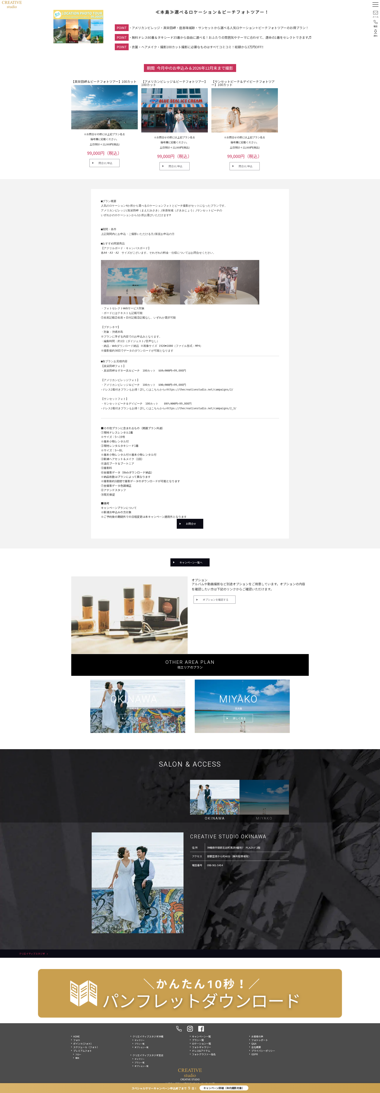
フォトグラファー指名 (204, 1054)
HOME (76, 1036)
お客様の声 (257, 1036)
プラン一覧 (139, 1043)
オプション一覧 (141, 1047)
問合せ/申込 (105, 163)
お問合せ (191, 524)
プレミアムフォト (82, 1050)
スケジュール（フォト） (86, 1047)
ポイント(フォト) (82, 1043)
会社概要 (256, 1047)
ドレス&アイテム (201, 1050)
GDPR (254, 1054)
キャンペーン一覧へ (191, 562)
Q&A (253, 1043)
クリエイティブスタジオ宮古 (148, 1055)
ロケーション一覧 (201, 1043)
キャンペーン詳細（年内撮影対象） (223, 1088)
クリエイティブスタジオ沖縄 (148, 1036)
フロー (78, 1054)
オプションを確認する (215, 599)
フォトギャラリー (201, 1047)
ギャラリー (139, 1040)
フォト (76, 1040)
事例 (77, 1057)
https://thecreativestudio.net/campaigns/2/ (200, 389)
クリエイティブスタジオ (32, 953)
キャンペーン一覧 (201, 1036)
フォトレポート (259, 1040)
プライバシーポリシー (263, 1050)
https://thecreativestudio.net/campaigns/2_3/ (201, 408)
